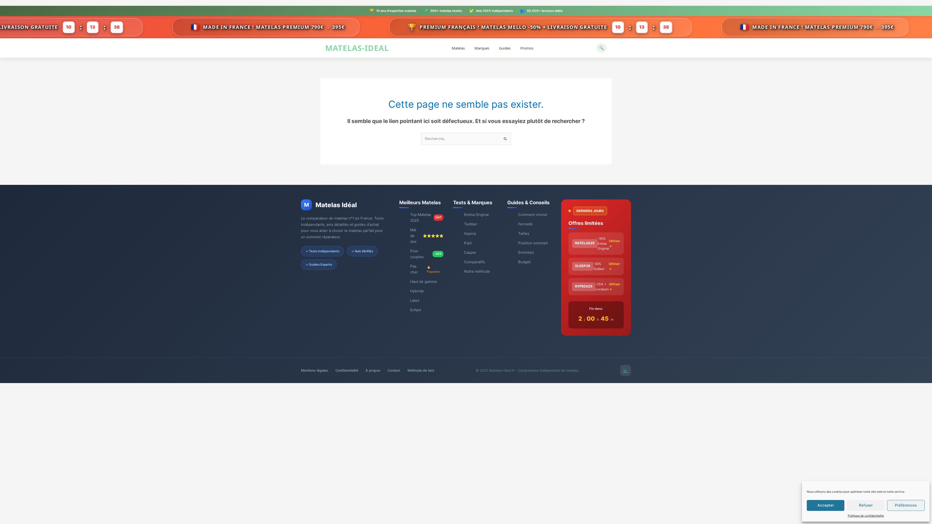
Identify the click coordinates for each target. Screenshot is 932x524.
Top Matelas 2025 (426, 217)
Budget (524, 262)
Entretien (526, 252)
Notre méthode (477, 271)
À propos (373, 370)
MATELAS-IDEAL (357, 48)
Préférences (906, 505)
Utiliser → (614, 243)
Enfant (415, 310)
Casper (470, 252)
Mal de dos (426, 236)
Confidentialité (346, 370)
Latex (414, 300)
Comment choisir (533, 214)
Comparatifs (474, 262)
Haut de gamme (423, 281)
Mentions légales (314, 370)
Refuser (866, 505)
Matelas (458, 48)
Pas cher (425, 269)
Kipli (468, 243)
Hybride (417, 291)
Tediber (470, 224)
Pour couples (425, 254)
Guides (505, 48)
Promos (526, 48)
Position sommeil (533, 243)
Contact (394, 370)
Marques (481, 48)
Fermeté (525, 224)
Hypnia (470, 233)
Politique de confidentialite (866, 515)
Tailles (523, 233)
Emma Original (476, 214)
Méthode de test (421, 370)
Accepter (825, 505)
